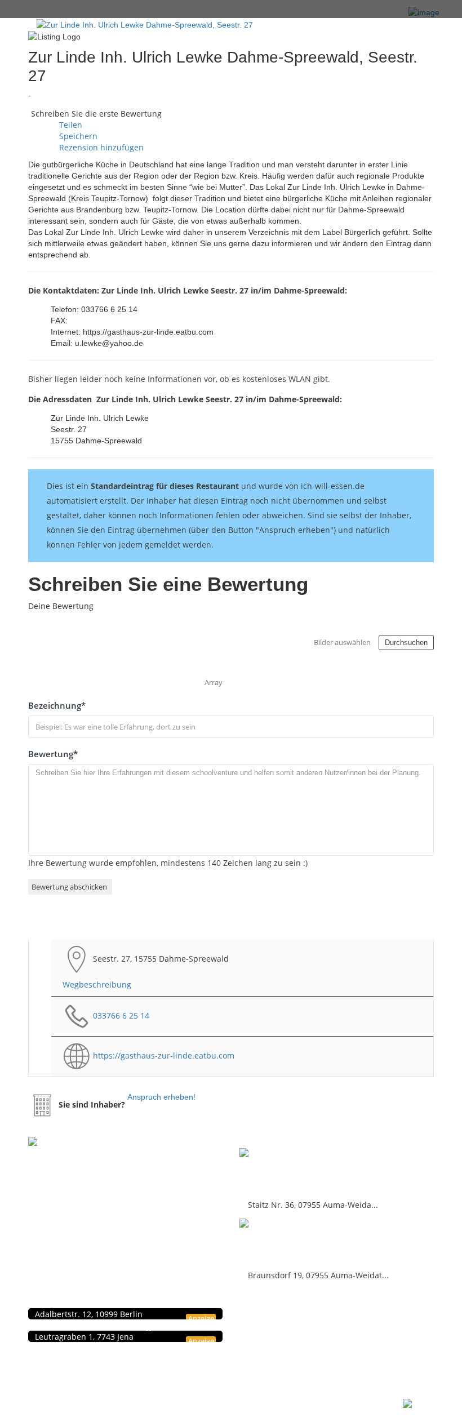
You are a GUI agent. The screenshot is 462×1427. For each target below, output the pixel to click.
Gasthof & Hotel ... (285, 1242)
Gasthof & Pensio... (289, 1171)
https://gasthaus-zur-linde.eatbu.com (163, 1055)
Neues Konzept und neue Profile (324, 1337)
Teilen (69, 124)
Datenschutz (292, 1314)
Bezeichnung (57, 705)
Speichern (77, 136)
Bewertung (53, 753)
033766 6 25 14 (121, 1015)
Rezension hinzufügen (100, 147)
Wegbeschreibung (97, 984)
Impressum (290, 1326)
